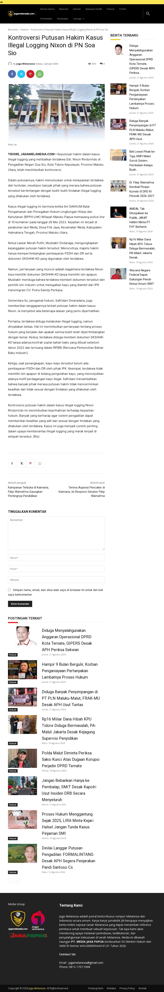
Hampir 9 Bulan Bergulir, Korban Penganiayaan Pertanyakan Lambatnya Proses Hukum (70, 671)
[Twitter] (21, 74)
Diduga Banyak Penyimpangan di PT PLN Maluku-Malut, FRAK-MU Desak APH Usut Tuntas (71, 698)
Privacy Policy (127, 988)
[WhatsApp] (40, 74)
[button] (148, 14)
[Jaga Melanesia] (10, 64)
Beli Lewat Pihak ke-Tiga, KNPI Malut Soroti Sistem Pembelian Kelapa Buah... (142, 160)
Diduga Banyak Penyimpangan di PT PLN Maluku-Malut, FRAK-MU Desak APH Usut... (142, 130)
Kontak (142, 988)
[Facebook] (12, 74)
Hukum (24, 29)
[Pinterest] (30, 74)
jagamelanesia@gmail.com (85, 963)
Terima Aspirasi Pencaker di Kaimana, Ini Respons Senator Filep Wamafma (82, 492)
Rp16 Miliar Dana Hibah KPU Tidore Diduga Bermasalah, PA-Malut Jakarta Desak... (142, 248)
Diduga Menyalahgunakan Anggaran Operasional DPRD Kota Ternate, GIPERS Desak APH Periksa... (142, 59)
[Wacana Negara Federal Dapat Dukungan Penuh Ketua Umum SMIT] (118, 273)
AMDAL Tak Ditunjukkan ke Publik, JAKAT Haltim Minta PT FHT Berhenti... (139, 218)
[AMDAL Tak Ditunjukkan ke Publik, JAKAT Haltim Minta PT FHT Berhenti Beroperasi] (118, 212)
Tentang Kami (95, 988)
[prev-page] (10, 880)
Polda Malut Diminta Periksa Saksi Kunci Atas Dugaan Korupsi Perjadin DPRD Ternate (70, 759)
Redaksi (111, 988)
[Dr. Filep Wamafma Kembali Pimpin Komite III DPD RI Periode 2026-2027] (118, 186)
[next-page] (16, 880)
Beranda (13, 29)
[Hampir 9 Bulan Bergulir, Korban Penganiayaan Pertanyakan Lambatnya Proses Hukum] (22, 669)
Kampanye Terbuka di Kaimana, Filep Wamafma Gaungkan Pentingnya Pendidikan (28, 492)
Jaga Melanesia (25, 63)
